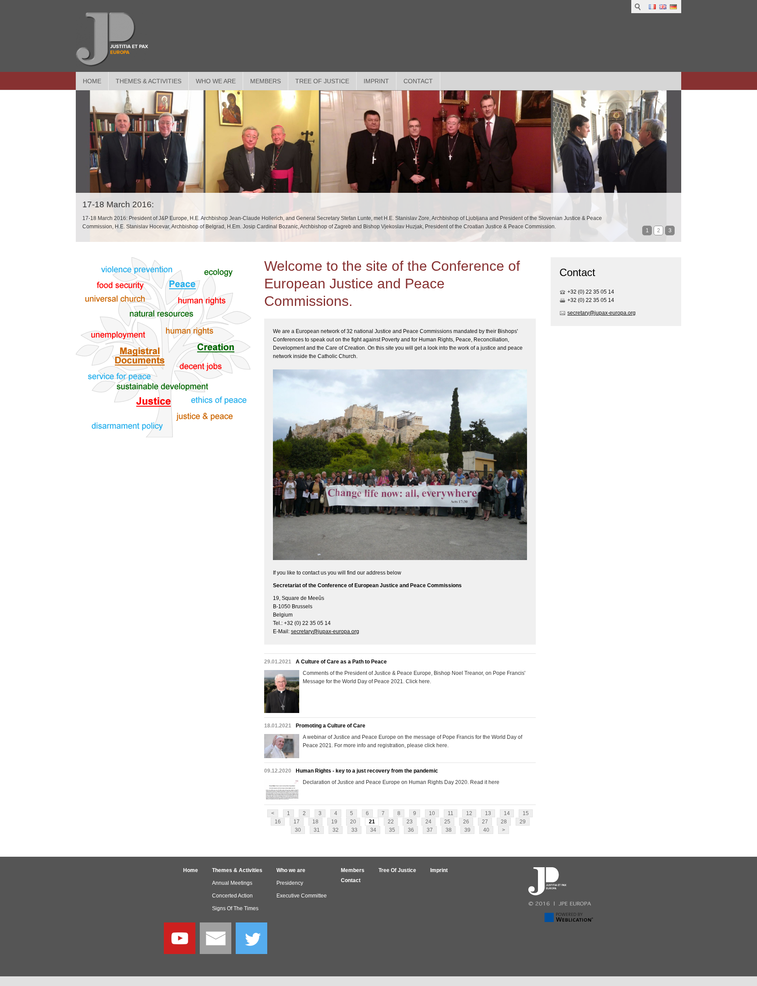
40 (486, 830)
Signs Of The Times (235, 908)
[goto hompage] (112, 39)
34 (373, 830)
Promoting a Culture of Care (330, 726)
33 (354, 830)
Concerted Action (232, 896)
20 (353, 822)
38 (449, 830)
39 (467, 830)
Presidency (289, 883)
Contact (418, 81)
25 (447, 822)
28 (504, 822)
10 (432, 813)
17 (297, 822)
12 (469, 813)
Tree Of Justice (322, 81)
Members (265, 81)
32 (336, 830)
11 (450, 813)
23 (410, 822)
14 (507, 813)
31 (317, 830)
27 (485, 822)
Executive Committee (301, 896)
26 (466, 822)
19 (334, 822)
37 (430, 830)
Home (92, 81)
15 (526, 813)
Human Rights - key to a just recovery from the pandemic (367, 771)
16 (278, 822)
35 (392, 830)
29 (523, 822)
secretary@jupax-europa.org (325, 631)
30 (298, 830)
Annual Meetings (232, 883)
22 (391, 822)
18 (315, 822)
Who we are (216, 81)
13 (488, 813)
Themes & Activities (148, 81)
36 (411, 830)
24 (428, 822)
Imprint (376, 81)
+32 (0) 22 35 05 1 (589, 292)
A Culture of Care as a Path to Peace (341, 662)
